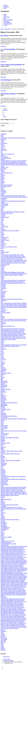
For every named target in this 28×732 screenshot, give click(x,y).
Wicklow (3, 322)
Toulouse (3, 264)
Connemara (10, 319)
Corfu (12, 280)
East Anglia (14, 555)
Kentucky (3, 608)
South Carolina (7, 621)
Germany (3, 271)
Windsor (7, 594)
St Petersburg (17, 460)
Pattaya (17, 519)
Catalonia (3, 490)
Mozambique (4, 404)
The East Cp (3, 525)
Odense (8, 230)
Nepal (2, 412)
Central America (4, 203)
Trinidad (3, 202)
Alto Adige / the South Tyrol (7, 328)
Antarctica (3, 146)
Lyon (13, 260)
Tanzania (3, 516)
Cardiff (10, 551)
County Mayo (7, 320)
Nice (25, 260)
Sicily (10, 336)
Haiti (2, 289)
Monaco (22, 260)
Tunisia (2, 534)
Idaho (12, 606)
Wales (13, 590)
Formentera (3, 491)
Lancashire (20, 565)
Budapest (3, 296)
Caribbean (3, 199)
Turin (16, 338)
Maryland (23, 609)
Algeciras (3, 487)
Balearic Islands (22, 487)
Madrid (16, 492)
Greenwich (3, 287)
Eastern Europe (4, 246)
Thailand (3, 518)
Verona (9, 339)
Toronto (20, 197)
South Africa (22, 137)
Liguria (2, 334)
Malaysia (3, 371)
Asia (2, 152)
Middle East (3, 391)
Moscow (8, 460)
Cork (14, 319)
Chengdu (6, 211)
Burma (2, 189)
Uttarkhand (23, 307)
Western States (19, 627)
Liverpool (16, 566)
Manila (2, 448)
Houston (8, 606)
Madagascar (3, 370)
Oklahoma (19, 617)
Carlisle (14, 551)
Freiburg (16, 273)
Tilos (24, 283)
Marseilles (17, 260)
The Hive (7, 586)
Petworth (14, 576)
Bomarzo (7, 330)
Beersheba (3, 326)
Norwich (14, 572)
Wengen (24, 508)
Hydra (8, 281)
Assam (4, 303)
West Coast (6, 627)
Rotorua (24, 418)
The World (3, 530)
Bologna (3, 178)
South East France (17, 261)
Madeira (9, 453)
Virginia (2, 625)
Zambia (2, 647)
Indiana (19, 606)
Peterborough (9, 576)
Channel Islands (4, 205)
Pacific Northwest (5, 433)
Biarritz (7, 256)
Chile (2, 209)
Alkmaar (3, 416)
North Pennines (20, 569)
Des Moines (17, 604)
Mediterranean (4, 385)
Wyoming (11, 628)
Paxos (22, 281)
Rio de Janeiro (4, 185)
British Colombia (5, 195)
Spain (2, 486)
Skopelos (21, 283)
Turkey (2, 535)
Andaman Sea (4, 143)
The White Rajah (6, 80)
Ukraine (2, 539)
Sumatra (8, 312)
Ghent (10, 172)
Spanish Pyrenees (10, 495)
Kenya (2, 351)
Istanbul (2, 537)
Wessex (24, 590)
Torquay (10, 590)
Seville (22, 494)
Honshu (13, 344)
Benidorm (15, 488)
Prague (2, 228)
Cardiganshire (4, 198)
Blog (5, 18)
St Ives (2, 498)
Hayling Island (14, 561)
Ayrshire (20, 546)
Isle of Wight (12, 565)
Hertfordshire (15, 562)
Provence (11, 261)
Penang (9, 373)
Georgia (2, 268)
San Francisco (22, 620)
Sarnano (7, 336)
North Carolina (9, 616)
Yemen (2, 644)
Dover (2, 555)
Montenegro (3, 398)
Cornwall (12, 553)
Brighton (20, 549)
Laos (2, 361)
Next (5, 116)
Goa (18, 304)
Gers (12, 258)
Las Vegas (8, 608)
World (2, 643)
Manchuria (17, 211)
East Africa (10, 137)
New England (19, 613)
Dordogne (12, 257)
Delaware (12, 604)
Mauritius (3, 383)
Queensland (3, 163)
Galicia (8, 491)
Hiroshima (3, 344)
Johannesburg (13, 476)
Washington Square (15, 625)
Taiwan (2, 515)
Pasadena (17, 619)
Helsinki (3, 252)
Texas (7, 623)
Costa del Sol (19, 490)
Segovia (19, 494)
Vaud (20, 508)
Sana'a (2, 645)
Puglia (13, 335)
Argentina (3, 148)
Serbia (2, 468)
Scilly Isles (15, 577)
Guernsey (3, 206)
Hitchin (20, 562)
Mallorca (3, 377)
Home (5, 14)
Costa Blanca (13, 490)
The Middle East (4, 529)
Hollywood (3, 606)
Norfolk (5, 569)
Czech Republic (4, 226)
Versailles (7, 264)
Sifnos (16, 283)
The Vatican (8, 338)
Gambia (2, 266)
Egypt (2, 236)
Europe (2, 245)
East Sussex (20, 555)
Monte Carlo (4, 395)
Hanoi (2, 637)
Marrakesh (10, 402)
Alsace (18, 254)
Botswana (3, 182)
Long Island (13, 608)
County (2, 218)
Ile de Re (20, 258)
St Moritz (8, 508)
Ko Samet (13, 519)
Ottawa (12, 197)
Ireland (2, 318)
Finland (2, 250)
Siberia (12, 460)
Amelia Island (12, 598)
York (24, 594)
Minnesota (11, 611)
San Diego (15, 620)
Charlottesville (10, 602)
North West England (8, 570)
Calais (19, 256)
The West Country (16, 589)
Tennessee (3, 623)
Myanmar (3, 408)
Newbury (17, 568)
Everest (2, 248)
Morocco (3, 401)
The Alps (15, 246)
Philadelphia (3, 620)
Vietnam (3, 636)
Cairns (11, 160)
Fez (7, 402)
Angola (2, 144)
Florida (2, 605)
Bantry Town (4, 319)
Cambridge (20, 550)
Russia (2, 459)
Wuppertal (20, 275)
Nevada (14, 613)
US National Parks (13, 624)
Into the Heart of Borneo (8, 93)
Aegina (2, 280)
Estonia (2, 241)
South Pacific (4, 483)
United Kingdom (5, 545)
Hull (23, 562)
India (2, 301)
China (2, 210)
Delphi (23, 280)
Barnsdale (24, 546)
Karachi (2, 437)
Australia (3, 159)
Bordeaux (11, 256)
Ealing (9, 555)
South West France (8, 262)
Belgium (3, 171)
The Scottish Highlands (16, 588)
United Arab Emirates (6, 542)
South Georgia (4, 156)
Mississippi (16, 611)
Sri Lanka (3, 496)
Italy (2, 327)
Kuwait (2, 358)
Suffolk (12, 584)
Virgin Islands (4, 639)
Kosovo (2, 357)
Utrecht (15, 416)
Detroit (22, 604)
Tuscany (20, 338)
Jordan (2, 347)
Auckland (3, 418)
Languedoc (3, 260)
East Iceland (8, 299)
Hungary (3, 295)
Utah (19, 624)
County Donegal (19, 319)
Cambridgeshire (4, 551)
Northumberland (8, 572)
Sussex (25, 584)
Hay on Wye (4, 291)
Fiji (1, 249)
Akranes (3, 299)
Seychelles (3, 471)
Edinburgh (3, 557)
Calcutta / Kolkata (5, 304)
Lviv (10, 541)
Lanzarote (11, 492)
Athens (9, 280)
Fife (23, 557)
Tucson (6, 624)
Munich (6, 275)
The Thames (8, 589)
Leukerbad (3, 508)
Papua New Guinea (5, 443)
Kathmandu (3, 413)
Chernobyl (3, 460)
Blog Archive (8, 29)
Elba (6, 331)
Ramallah (3, 440)
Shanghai (3, 213)
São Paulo (10, 185)
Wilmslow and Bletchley (21, 593)
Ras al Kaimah (12, 543)
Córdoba (7, 490)
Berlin (22, 272)
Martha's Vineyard (16, 609)
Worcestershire (19, 594)
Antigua (2, 201)
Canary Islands (21, 488)
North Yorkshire (17, 570)
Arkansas (3, 600)
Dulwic (2, 233)
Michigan (3, 390)
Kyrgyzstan (3, 359)
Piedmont (5, 335)
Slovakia (10, 246)
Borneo (2, 179)
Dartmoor (11, 554)
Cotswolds (16, 553)
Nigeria (2, 422)
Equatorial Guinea (5, 240)
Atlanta (7, 600)
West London (4, 592)
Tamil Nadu (9, 307)
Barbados (7, 201)
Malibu (10, 609)
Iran (1, 314)
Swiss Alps (13, 508)
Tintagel (6, 590)
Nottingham (3, 573)
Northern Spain (13, 494)
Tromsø (25, 430)
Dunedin (14, 418)
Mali (2, 375)
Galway (24, 320)
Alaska (6, 598)
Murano (16, 334)
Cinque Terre (21, 330)
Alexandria (3, 237)
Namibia (3, 410)
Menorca (3, 494)
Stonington (21, 621)
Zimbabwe (3, 649)
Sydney (17, 163)
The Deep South (13, 623)
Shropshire (3, 580)
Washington (7, 625)
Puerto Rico (22, 201)
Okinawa (9, 346)
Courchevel (7, 257)
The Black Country (5, 585)
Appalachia (18, 598)
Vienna (6, 167)
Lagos (2, 424)
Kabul (2, 135)
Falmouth (19, 557)
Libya (2, 366)
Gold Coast (8, 162)
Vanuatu (2, 633)
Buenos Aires (4, 150)
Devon (21, 554)
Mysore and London (5, 409)
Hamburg (20, 273)
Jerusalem (8, 326)
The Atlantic (3, 522)
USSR (2, 632)
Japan (2, 343)
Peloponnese (4, 283)
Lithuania (3, 367)
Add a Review (7, 22)
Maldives (3, 374)
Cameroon (3, 193)
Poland (2, 449)
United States (4, 597)
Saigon (5, 637)
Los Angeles (20, 608)
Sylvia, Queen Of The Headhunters (11, 64)
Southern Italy (15, 336)
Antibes (22, 254)
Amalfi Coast (17, 328)
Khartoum (3, 502)
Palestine (3, 438)
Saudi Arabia (4, 463)
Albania (2, 140)
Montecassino (10, 334)
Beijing (2, 211)
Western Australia (23, 164)
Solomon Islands (4, 484)
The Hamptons (20, 623)
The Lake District (14, 586)
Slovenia (3, 473)
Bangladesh (3, 168)
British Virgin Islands (6, 186)
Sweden (2, 503)
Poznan (12, 451)
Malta (2, 378)
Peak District (10, 574)
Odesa (12, 541)
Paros (19, 281)
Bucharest (3, 457)
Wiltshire (3, 594)
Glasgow (3, 277)
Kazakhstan (3, 348)
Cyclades (19, 280)
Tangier (15, 402)
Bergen (2, 430)
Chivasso (16, 330)
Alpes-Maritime (12, 254)
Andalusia (16, 487)
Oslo (13, 430)
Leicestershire (4, 566)
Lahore (6, 437)
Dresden (7, 273)
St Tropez (15, 262)
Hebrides (3, 562)
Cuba (2, 222)
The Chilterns (13, 585)
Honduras (3, 293)
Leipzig (2, 275)
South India (3, 307)
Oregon (23, 617)
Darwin (19, 160)
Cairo (7, 237)
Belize (2, 174)
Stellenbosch (23, 476)
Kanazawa (17, 344)
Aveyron (3, 256)
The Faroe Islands (15, 230)
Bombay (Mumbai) (22, 303)
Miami (2, 611)
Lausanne (20, 507)
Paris (7, 261)
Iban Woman (5, 35)
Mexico (2, 387)
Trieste (13, 338)
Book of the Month (8, 19)
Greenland (3, 285)
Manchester (11, 568)
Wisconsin (6, 628)
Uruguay (3, 629)
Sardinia (2, 336)
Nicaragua (3, 420)
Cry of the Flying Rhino (8, 49)
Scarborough (10, 577)
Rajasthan (19, 305)
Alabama (3, 598)
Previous (6, 110)
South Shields (4, 581)
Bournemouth (9, 549)
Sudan (2, 500)
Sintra (12, 453)
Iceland (2, 297)
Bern (5, 507)
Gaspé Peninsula (13, 195)
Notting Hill (19, 572)
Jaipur (20, 304)
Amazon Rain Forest (5, 479)
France (2, 253)
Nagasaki (5, 346)
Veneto (2, 339)
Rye (5, 577)
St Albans (7, 582)
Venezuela (3, 635)
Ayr (1, 467)
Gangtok (14, 304)
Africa (2, 136)
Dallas (8, 604)
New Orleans (15, 615)
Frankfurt (11, 273)
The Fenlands (20, 585)
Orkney (21, 573)
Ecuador (3, 234)
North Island (19, 418)
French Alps (3, 265)
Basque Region (9, 488)
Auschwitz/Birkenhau (6, 158)
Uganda (2, 538)
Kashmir (24, 304)
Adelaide (3, 160)
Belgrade (3, 469)
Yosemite (16, 628)
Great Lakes (16, 605)
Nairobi (2, 352)
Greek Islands (4, 281)
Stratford (25, 582)
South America (4, 477)
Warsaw (16, 451)
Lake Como (7, 332)
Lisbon (4, 453)
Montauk (22, 612)
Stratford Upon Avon (6, 584)
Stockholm (15, 504)
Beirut (2, 365)
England (8, 557)
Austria (2, 166)
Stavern (21, 430)
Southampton (17, 581)
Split (2, 221)
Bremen (2, 273)
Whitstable (8, 593)
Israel (2, 324)
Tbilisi (2, 269)
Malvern (7, 568)
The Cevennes (21, 262)
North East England (12, 569)
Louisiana (3, 609)
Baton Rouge (17, 600)
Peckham (15, 574)
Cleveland (3, 214)
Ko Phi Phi (7, 519)
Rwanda (3, 461)
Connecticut (3, 604)
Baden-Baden (4, 272)
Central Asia (3, 154)
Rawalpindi (16, 437)
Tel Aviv (13, 326)
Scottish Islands (9, 578)
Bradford (15, 549)
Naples (20, 334)
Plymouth (19, 576)
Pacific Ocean (4, 434)
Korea (2, 354)
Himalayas (3, 292)
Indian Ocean (4, 309)
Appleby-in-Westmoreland (11, 546)
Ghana (2, 276)
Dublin (20, 320)
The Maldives (4, 526)
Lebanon (3, 363)
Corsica (2, 257)
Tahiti (2, 514)
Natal (18, 476)
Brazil (2, 183)
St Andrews (12, 582)
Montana (17, 612)
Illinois (15, 606)
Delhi (10, 304)
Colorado (20, 602)
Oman (2, 432)
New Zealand (4, 417)
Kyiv (7, 541)
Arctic (2, 147)
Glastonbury (12, 558)
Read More (3, 46)
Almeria (11, 487)
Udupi (19, 307)
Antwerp (3, 172)
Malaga (20, 492)
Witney (14, 594)
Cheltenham (19, 551)
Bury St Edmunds (13, 550)
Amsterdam (7, 416)
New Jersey (9, 615)
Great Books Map (8, 23)
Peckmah (3, 444)
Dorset (24, 554)
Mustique (3, 406)
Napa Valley (9, 613)
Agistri (5, 280)
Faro (2, 453)
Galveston (6, 605)
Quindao (22, 211)
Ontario (8, 197)
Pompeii (10, 335)
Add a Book (6, 21)
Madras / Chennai (5, 305)
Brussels (7, 172)
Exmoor (15, 557)
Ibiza (19, 491)
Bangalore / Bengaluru (12, 303)
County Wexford (14, 320)
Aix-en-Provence (5, 254)
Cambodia (3, 190)
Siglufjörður (3, 300)
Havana (2, 223)
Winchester (3, 641)
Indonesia (3, 311)
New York (20, 615)
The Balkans (4, 523)
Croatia (2, 219)
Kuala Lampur (4, 373)
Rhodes (8, 283)
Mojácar (7, 494)
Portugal (3, 452)
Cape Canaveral (17, 601)
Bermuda (3, 175)
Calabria (12, 330)
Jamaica (2, 342)
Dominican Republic (14, 201)
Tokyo (17, 346)
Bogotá (2, 217)
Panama (2, 441)
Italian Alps (18, 331)
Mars (2, 379)
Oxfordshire (3, 574)
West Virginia (12, 627)
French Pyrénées (7, 258)
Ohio (15, 617)
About (5, 15)
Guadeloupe (3, 288)
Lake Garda (13, 332)
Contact (5, 25)
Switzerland (3, 506)
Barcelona (3, 488)
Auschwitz (3, 451)
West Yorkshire (18, 592)
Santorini (13, 283)
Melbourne (13, 162)
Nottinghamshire (10, 573)
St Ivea (17, 582)
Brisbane (7, 160)
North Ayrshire (4, 426)
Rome (16, 335)
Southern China (9, 213)
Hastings (3, 561)
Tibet (2, 531)
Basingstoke (3, 547)
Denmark (3, 229)
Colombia (3, 215)
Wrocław (20, 451)
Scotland (3, 465)
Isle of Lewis (14, 563)
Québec (16, 197)
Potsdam (10, 275)
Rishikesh (24, 305)
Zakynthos (3, 284)
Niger (2, 421)
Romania (3, 456)
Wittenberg (15, 275)
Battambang (3, 191)
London (2, 568)
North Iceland (14, 299)
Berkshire (15, 547)
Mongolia (3, 397)
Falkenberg (3, 504)
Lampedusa (19, 332)
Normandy (3, 261)
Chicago (3, 207)
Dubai (2, 232)
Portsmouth (24, 576)
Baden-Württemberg (12, 272)
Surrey (21, 584)
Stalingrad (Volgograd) (6, 499)
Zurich (2, 510)
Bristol (23, 549)
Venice (5, 339)
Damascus (3, 512)
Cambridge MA (9, 601)
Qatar (2, 455)
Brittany (16, 256)
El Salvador (3, 238)
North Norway (7, 430)
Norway (2, 429)
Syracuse (21, 336)
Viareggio (13, 339)
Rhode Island (10, 620)
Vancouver (24, 197)
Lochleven (21, 566)
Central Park (3, 602)
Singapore (3, 472)
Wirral (10, 594)
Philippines (3, 447)
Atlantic (2, 155)
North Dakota (16, 616)
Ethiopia (3, 242)
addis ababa (3, 244)
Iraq (1, 315)
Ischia (13, 331)
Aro (1, 151)
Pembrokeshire (21, 574)
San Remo (20, 335)
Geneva (15, 507)
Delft (12, 416)
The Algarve (17, 453)
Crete (15, 280)
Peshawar (10, 437)
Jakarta (4, 312)
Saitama (14, 346)
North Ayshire (4, 428)
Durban (8, 476)
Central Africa (4, 137)
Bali (2, 312)
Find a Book (6, 17)
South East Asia (10, 154)
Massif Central (4, 382)
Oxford (25, 573)
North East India (13, 305)
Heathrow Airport (23, 561)
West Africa (3, 139)
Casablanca (3, 402)
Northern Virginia (9, 617)
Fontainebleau (18, 257)
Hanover (25, 273)
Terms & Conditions (8, 660)
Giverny (16, 258)
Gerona (11, 491)
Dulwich (6, 555)
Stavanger (16, 430)
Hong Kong (12, 211)
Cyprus (2, 225)
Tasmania (21, 163)
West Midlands (10, 592)
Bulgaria (3, 187)
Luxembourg (4, 369)
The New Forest (22, 586)
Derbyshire (16, 554)
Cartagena (6, 217)
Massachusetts (4, 381)
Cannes (23, 256)
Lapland (7, 252)
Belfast (10, 547)
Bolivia (2, 176)
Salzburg (3, 167)
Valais (17, 508)
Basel (2, 507)
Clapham (7, 553)
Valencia (16, 495)
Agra (2, 303)
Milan (5, 334)
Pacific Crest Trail (5, 619)
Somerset (13, 580)
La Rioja (7, 492)
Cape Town (3, 476)
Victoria (17, 164)
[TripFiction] (8, 3)
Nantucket (3, 613)
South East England (20, 580)
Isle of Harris (7, 563)
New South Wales (21, 162)
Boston (22, 600)
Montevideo (3, 400)
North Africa (16, 137)
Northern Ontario (21, 195)
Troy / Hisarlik (8, 537)
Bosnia (2, 180)
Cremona (3, 331)
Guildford (7, 559)
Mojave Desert (11, 612)
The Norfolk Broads (5, 588)
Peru (2, 445)
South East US (4, 482)
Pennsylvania (23, 619)
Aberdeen (3, 546)
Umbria (24, 338)
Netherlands (3, 414)
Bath (8, 547)
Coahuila (3, 389)
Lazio (23, 332)
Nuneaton (17, 573)
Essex (11, 557)
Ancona (22, 328)
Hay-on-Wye (8, 561)
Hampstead (23, 559)
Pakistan (3, 436)
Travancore (15, 307)
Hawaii (21, 605)
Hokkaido (8, 344)
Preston (2, 577)
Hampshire (17, 559)
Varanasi (3, 308)
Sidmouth (8, 580)
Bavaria (19, 272)
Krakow (8, 451)
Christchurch (9, 418)
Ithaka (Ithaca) (14, 281)
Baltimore (11, 600)
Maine (7, 609)
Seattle (2, 621)
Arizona (23, 598)
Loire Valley (9, 260)
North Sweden (9, 504)
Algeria (2, 142)
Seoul (2, 355)
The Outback (11, 164)
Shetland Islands (22, 578)
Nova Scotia (3, 197)
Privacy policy (7, 659)
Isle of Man (3, 323)
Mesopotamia (4, 386)
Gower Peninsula (19, 558)
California (3, 601)
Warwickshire (18, 590)
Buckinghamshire (5, 550)
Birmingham (21, 547)
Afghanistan (3, 133)
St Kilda (21, 582)
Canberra (15, 160)
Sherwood (15, 578)
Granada (16, 491)
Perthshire (3, 576)
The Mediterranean (5, 527)
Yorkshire (3, 596)
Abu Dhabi (3, 543)
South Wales (10, 581)
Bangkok (3, 519)
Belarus (2, 170)
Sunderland (17, 584)
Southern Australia (10, 163)
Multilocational (4, 405)
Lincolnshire (10, 566)
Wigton (13, 593)
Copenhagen (4, 230)
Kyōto (21, 344)
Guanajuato (8, 389)
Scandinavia (3, 464)
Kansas (22, 606)
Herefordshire (8, 562)
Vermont (22, 624)
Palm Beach (12, 619)
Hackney (12, 559)
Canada (2, 194)
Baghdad (3, 316)
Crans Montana (9, 507)
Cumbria (7, 554)
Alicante (7, 487)
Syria (2, 511)
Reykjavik (20, 299)
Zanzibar (3, 648)
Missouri (6, 612)
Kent (2, 350)
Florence (10, 331)
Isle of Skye (6, 565)
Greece (2, 279)
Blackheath (3, 549)
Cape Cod (23, 601)
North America (4, 425)
